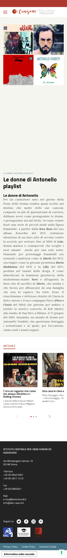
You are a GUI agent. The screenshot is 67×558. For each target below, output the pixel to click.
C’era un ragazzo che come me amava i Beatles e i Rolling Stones (19, 394)
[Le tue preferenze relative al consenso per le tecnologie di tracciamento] (62, 553)
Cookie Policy (28, 546)
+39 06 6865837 (12, 489)
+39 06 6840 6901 (13, 475)
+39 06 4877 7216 (13, 478)
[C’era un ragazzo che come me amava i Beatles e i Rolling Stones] (20, 370)
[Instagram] (33, 521)
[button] (50, 416)
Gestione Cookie (47, 546)
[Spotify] (41, 521)
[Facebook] (26, 521)
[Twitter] (19, 521)
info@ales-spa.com (13, 503)
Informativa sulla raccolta (19, 554)
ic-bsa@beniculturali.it (14, 499)
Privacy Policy (10, 546)
